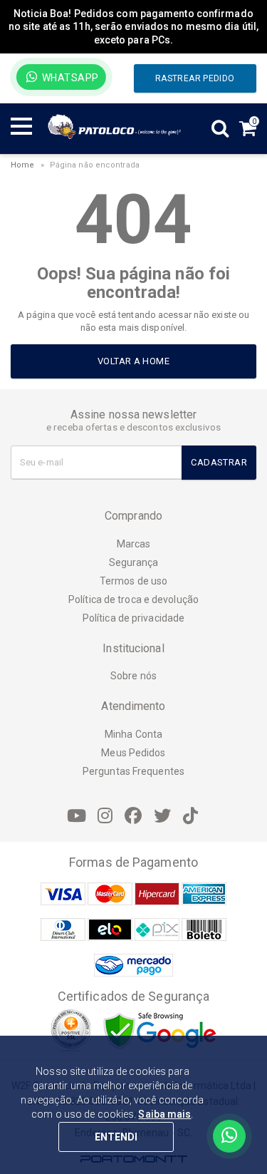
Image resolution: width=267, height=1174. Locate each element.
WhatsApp (69, 77)
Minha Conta (133, 734)
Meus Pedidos (133, 752)
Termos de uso (133, 581)
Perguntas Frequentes (133, 771)
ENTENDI (116, 1137)
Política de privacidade (133, 618)
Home (22, 165)
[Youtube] (76, 816)
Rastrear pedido (194, 78)
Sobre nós (133, 675)
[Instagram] (104, 816)
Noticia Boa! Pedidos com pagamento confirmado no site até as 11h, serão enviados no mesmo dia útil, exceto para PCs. (133, 26)
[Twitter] (162, 816)
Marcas (134, 544)
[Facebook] (133, 816)
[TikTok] (190, 816)
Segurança (134, 562)
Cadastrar (219, 462)
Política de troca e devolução (133, 599)
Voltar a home (133, 361)
